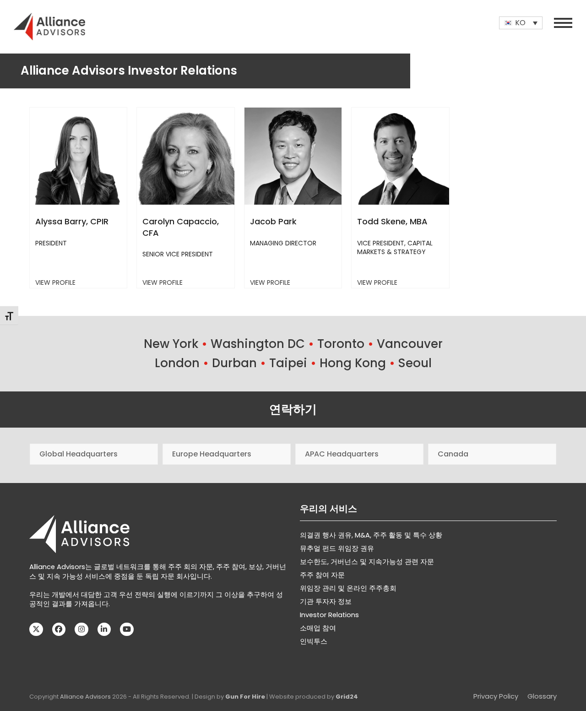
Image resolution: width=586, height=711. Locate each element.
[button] (563, 23)
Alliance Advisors (85, 696)
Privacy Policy (495, 696)
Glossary (542, 696)
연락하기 (293, 409)
